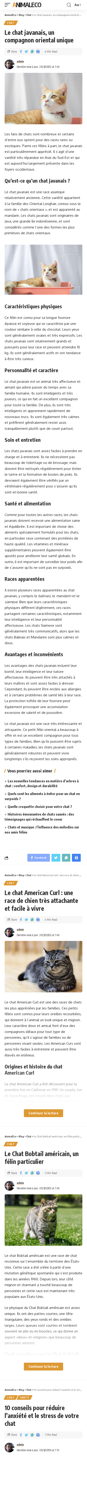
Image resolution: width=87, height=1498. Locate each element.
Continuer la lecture (43, 1113)
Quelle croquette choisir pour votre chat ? (40, 806)
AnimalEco (27, 5)
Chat (11, 22)
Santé (24, 1397)
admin (20, 61)
